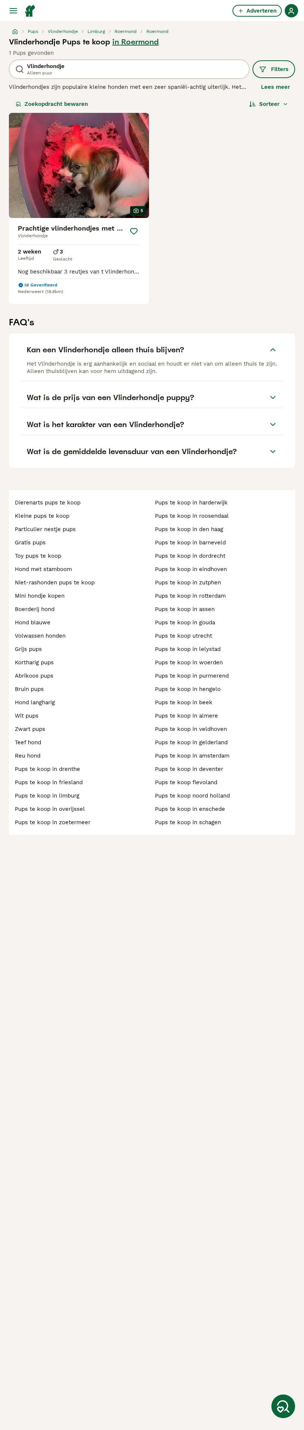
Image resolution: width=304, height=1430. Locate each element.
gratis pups (30, 542)
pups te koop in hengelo (188, 689)
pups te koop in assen (185, 609)
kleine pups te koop (42, 516)
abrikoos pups (34, 675)
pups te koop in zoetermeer (52, 822)
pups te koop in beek (183, 702)
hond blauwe (32, 622)
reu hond (27, 755)
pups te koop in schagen (188, 822)
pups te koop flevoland (186, 782)
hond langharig (35, 702)
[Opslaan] (134, 231)
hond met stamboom (43, 569)
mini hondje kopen (40, 596)
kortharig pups (34, 662)
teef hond (28, 742)
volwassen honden (40, 635)
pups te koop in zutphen (188, 582)
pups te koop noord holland (192, 795)
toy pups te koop (38, 556)
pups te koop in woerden (189, 662)
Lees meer (275, 87)
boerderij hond (34, 609)
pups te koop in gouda (185, 622)
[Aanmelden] (291, 10)
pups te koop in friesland (49, 782)
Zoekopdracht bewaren (56, 104)
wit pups (27, 715)
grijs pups (28, 649)
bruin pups (29, 689)
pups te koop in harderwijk (191, 502)
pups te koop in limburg (47, 795)
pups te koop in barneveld (190, 542)
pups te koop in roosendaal (192, 516)
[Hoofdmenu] (13, 10)
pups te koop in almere (186, 715)
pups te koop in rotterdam (190, 596)
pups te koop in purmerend (192, 675)
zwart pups (30, 729)
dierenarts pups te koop (47, 502)
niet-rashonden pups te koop (55, 582)
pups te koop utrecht (183, 635)
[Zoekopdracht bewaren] (283, 1406)
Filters (279, 69)
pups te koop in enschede (190, 809)
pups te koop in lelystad (188, 649)
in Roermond (135, 41)
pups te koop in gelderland (191, 742)
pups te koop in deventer (189, 769)
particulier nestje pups (45, 529)
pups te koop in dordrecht (190, 556)
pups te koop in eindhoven (191, 569)
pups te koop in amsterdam (192, 755)
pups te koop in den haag (189, 529)
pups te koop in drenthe (47, 769)
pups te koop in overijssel (50, 809)
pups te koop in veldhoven (191, 729)
